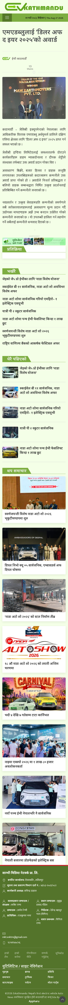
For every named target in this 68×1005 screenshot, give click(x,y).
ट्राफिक (28, 977)
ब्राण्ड (27, 971)
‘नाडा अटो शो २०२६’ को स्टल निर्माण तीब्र (30, 616)
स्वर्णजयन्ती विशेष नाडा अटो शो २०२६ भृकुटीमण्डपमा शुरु (25, 333)
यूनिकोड (60, 953)
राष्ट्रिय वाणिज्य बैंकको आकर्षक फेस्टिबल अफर (31, 343)
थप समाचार (17, 470)
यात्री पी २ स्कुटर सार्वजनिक (19, 311)
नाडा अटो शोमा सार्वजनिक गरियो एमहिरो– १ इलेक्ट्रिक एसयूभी (29, 301)
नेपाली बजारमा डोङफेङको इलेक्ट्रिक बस (29, 860)
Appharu (34, 1001)
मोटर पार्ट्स (53, 982)
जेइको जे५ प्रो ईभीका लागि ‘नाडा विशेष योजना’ (31, 279)
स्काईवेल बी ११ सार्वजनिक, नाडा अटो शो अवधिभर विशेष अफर (33, 289)
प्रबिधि (51, 971)
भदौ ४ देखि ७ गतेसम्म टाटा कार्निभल (27, 715)
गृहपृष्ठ (5, 971)
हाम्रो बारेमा (17, 955)
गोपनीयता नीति (31, 955)
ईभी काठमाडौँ (19, 58)
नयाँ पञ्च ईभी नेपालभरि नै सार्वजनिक (28, 813)
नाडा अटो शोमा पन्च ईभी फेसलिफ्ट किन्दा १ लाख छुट (32, 321)
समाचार (6, 977)
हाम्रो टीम (6, 955)
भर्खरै (11, 271)
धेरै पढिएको (16, 359)
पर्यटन (28, 982)
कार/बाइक (7, 982)
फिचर (50, 977)
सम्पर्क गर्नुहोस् (45, 955)
